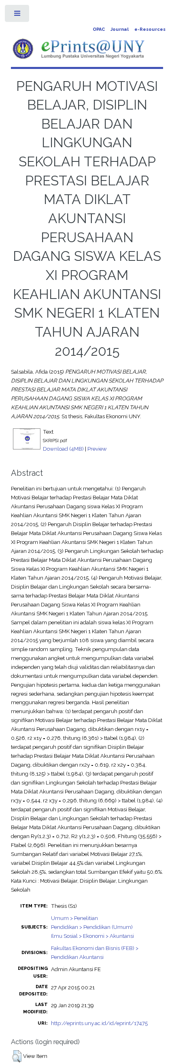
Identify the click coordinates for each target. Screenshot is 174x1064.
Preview (97, 448)
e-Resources (150, 29)
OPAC (99, 29)
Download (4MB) (63, 448)
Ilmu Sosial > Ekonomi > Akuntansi (92, 936)
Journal (119, 29)
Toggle (17, 15)
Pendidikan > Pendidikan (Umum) (92, 927)
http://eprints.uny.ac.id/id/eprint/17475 (99, 1023)
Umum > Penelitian (74, 918)
